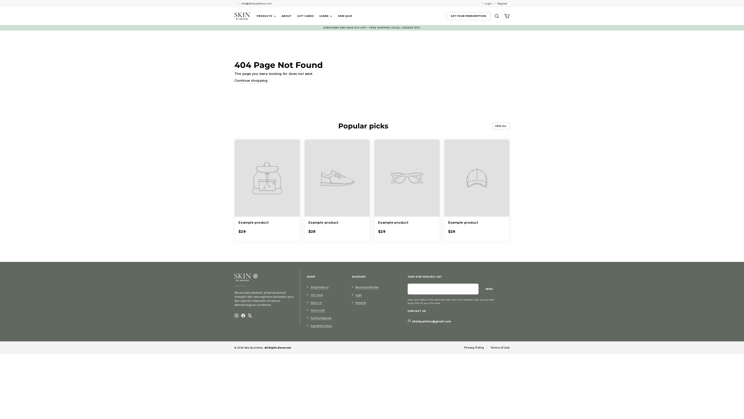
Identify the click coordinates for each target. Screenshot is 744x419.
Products (265, 16)
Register (502, 3)
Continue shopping (250, 80)
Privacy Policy (474, 347)
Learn (324, 16)
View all (501, 126)
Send (489, 288)
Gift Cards (305, 16)
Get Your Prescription (468, 16)
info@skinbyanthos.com (256, 3)
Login (488, 3)
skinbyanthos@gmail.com (431, 321)
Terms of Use (500, 347)
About (286, 16)
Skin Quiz (345, 16)
